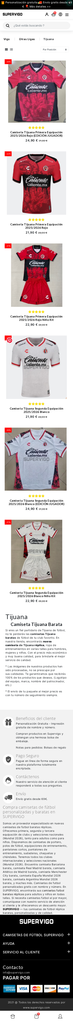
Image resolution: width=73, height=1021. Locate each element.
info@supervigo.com (16, 972)
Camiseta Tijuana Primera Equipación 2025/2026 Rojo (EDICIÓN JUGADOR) (36, 133)
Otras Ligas (27, 39)
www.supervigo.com (36, 1007)
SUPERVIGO (11, 909)
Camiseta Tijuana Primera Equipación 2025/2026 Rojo (36, 226)
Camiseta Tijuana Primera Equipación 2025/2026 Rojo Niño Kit (36, 318)
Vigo (7, 39)
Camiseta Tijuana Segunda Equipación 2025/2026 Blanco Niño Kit (36, 594)
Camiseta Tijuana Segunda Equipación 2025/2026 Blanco (36, 410)
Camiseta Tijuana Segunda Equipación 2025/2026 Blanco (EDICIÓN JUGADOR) (36, 502)
